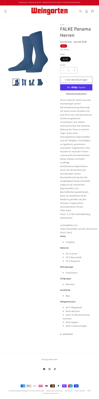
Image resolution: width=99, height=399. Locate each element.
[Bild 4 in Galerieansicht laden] (40, 82)
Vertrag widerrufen (49, 359)
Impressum (68, 391)
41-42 (65, 59)
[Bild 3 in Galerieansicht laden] (32, 82)
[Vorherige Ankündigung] (5, 2)
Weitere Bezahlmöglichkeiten (76, 94)
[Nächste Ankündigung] (94, 2)
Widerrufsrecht (80, 391)
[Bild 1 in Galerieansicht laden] (16, 82)
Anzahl (62, 65)
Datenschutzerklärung (54, 391)
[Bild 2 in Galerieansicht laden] (24, 82)
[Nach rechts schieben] (47, 82)
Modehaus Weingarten (22, 391)
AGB (89, 391)
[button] (5, 11)
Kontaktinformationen (51, 393)
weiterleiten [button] (68, 334)
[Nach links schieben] (9, 82)
